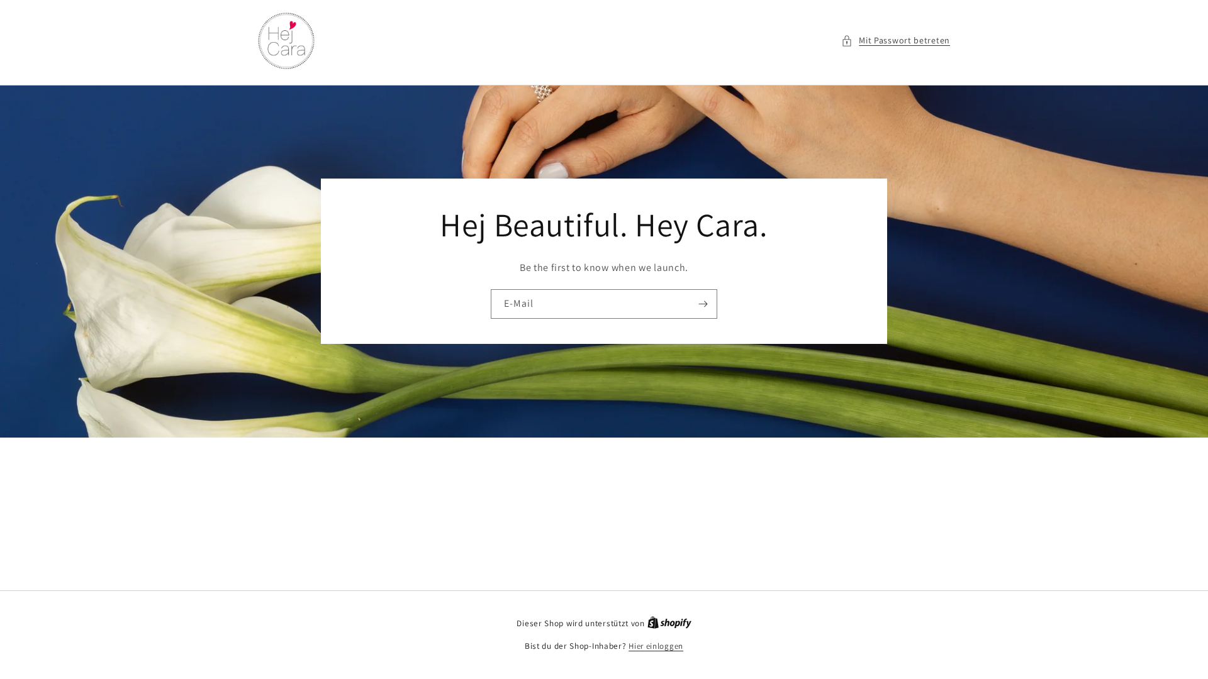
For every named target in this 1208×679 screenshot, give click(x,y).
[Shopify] (669, 623)
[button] (895, 40)
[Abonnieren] (703, 304)
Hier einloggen (656, 646)
